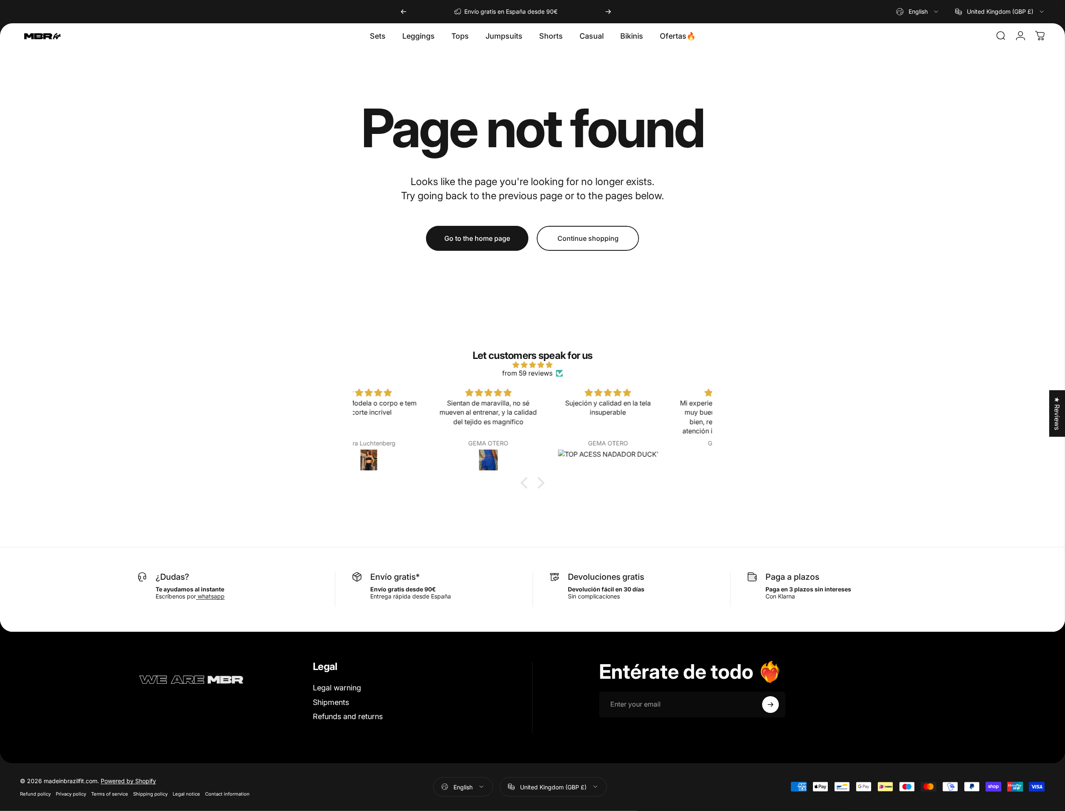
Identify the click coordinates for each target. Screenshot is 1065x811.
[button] (526, 483)
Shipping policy (150, 793)
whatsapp (210, 596)
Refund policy (35, 793)
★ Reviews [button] (1057, 413)
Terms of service (109, 793)
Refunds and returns (348, 716)
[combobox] (917, 11)
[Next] (608, 11)
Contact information (227, 793)
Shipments (331, 702)
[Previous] (403, 11)
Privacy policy (71, 793)
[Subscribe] (770, 704)
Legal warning (337, 687)
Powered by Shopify (128, 780)
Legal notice (186, 793)
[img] (532, 365)
